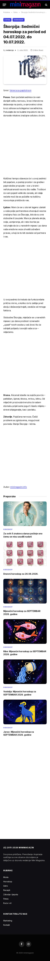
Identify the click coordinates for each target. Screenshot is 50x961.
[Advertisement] (25, 147)
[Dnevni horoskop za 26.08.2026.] (25, 554)
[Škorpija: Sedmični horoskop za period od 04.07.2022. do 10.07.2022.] (25, 70)
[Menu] (4, 5)
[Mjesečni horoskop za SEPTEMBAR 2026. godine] (25, 591)
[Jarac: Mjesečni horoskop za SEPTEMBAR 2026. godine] (25, 712)
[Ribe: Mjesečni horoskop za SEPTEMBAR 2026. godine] (25, 631)
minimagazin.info (18, 487)
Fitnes (6, 899)
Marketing (7, 920)
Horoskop (18, 20)
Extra (7, 20)
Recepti (6, 890)
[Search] (46, 5)
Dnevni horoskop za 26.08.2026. (20, 574)
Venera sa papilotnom (20, 90)
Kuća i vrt (7, 903)
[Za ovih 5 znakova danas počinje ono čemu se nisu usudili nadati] (25, 513)
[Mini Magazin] (25, 4)
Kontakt (6, 925)
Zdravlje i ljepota (10, 894)
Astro (5, 886)
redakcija (10, 50)
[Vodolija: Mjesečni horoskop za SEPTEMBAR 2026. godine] (25, 671)
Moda (5, 877)
